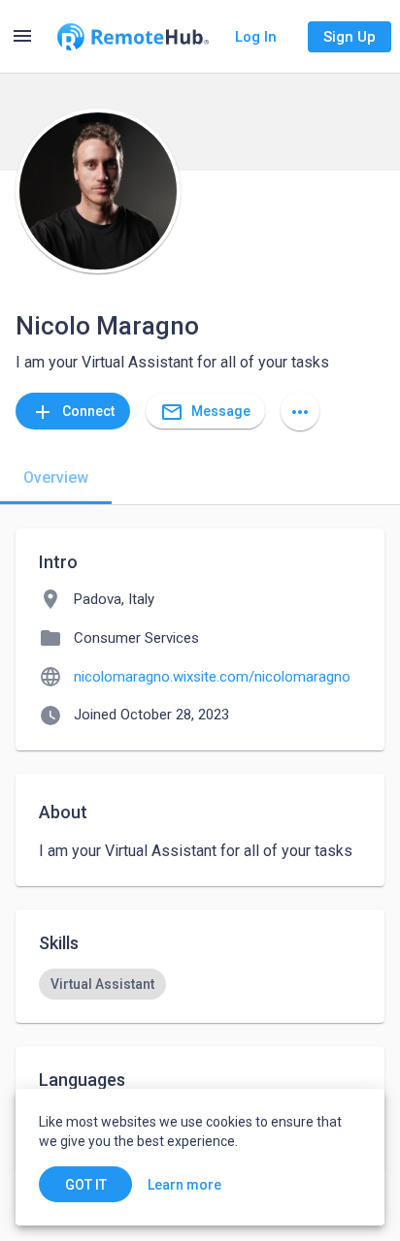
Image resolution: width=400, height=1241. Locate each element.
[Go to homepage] (133, 36)
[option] (102, 984)
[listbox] (200, 984)
